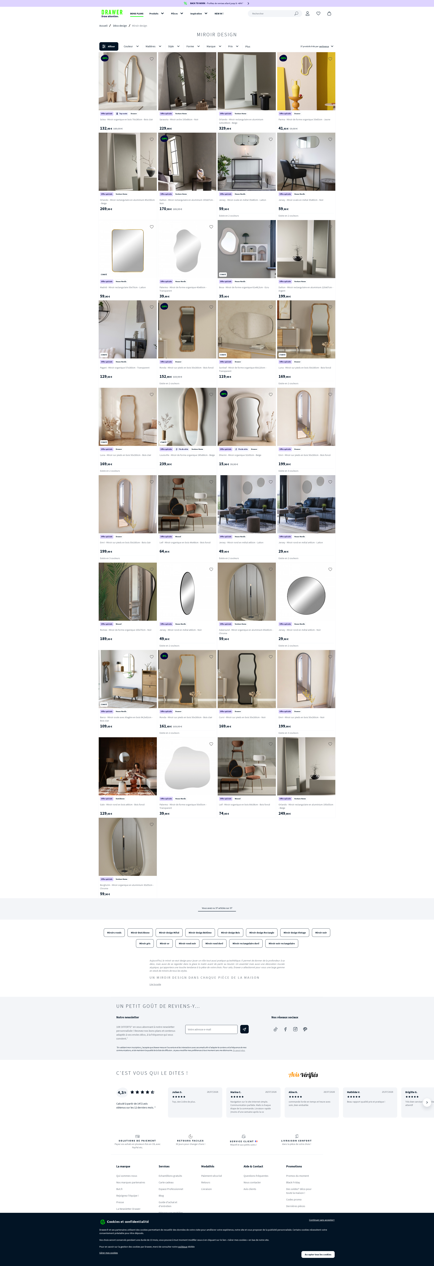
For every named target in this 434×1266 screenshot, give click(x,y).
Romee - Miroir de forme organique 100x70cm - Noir (126, 629)
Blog (161, 1195)
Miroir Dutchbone (140, 932)
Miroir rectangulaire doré (246, 943)
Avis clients (250, 1189)
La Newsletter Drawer (128, 1208)
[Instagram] (295, 1029)
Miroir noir (321, 932)
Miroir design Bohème (200, 932)
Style (171, 46)
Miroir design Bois (230, 932)
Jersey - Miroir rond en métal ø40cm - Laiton (301, 542)
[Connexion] (307, 13)
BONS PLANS (136, 13)
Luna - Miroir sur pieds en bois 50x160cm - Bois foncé (305, 367)
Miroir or (164, 943)
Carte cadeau (166, 1182)
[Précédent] (175, 1102)
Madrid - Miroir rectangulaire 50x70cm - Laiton (123, 287)
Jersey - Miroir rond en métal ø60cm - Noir (181, 629)
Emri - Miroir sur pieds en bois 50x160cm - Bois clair (125, 542)
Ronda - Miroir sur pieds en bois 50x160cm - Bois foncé (187, 367)
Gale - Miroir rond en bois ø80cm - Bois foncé (122, 804)
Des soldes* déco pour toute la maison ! (299, 1191)
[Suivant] (427, 1102)
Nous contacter (252, 1182)
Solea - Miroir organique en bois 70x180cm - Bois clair (126, 119)
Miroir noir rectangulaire (282, 943)
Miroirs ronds (114, 932)
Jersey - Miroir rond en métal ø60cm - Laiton (241, 542)
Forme (190, 46)
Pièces (174, 13)
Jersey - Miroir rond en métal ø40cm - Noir (300, 629)
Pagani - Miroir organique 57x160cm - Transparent (125, 367)
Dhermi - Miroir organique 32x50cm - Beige (240, 455)
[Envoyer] (244, 1029)
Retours (205, 1182)
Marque (211, 46)
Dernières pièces (295, 1206)
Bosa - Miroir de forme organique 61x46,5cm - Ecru (244, 287)
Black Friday (293, 1182)
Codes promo (294, 1199)
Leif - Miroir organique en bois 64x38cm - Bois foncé (244, 804)
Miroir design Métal (169, 932)
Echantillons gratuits (170, 1175)
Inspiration (196, 13)
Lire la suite (155, 984)
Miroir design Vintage (295, 932)
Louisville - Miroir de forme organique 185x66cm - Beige (187, 455)
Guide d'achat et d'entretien (168, 1204)
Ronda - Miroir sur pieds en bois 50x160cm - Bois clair (186, 717)
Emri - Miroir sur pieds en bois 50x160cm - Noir (301, 717)
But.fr (119, 1189)
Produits (153, 13)
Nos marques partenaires (130, 1182)
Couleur (128, 46)
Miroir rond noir (187, 943)
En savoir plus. (239, 1050)
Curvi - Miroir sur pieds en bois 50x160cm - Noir (242, 717)
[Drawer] (112, 13)
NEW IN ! (219, 13)
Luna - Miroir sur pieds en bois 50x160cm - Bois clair (125, 455)
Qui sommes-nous (126, 1175)
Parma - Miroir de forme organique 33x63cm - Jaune (304, 119)
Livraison (206, 1189)
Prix (230, 46)
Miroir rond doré (214, 943)
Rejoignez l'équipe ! (127, 1195)
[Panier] (329, 13)
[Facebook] (285, 1029)
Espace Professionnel (171, 1189)
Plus (247, 46)
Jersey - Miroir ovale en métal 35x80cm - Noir (301, 199)
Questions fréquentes (256, 1175)
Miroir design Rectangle (261, 932)
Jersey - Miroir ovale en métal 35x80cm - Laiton (242, 199)
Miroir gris (144, 943)
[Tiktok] (275, 1029)
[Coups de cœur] (318, 13)
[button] (217, 46)
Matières (150, 46)
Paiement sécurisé (211, 1175)
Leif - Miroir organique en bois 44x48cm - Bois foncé (185, 542)
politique (182, 1246)
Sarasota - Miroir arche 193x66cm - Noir (179, 119)
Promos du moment (297, 1175)
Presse (120, 1202)
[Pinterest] (305, 1029)
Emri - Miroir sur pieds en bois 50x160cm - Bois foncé (305, 455)
